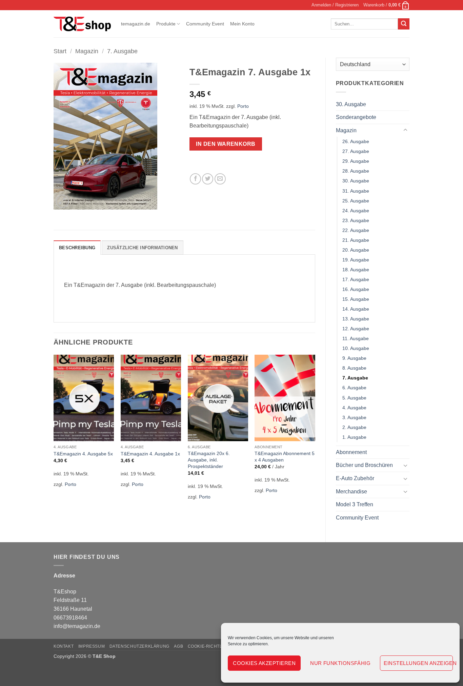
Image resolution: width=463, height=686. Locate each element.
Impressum (91, 646)
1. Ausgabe (354, 437)
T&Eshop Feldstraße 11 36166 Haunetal (73, 600)
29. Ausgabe (355, 161)
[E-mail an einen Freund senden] (220, 178)
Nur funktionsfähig (340, 663)
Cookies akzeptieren (264, 663)
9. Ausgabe (354, 358)
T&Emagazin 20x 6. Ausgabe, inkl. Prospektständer (209, 460)
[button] (335, 5)
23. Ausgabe (355, 220)
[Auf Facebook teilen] (195, 178)
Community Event (205, 23)
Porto (243, 106)
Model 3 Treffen (354, 504)
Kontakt (64, 646)
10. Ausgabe (355, 348)
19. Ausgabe (355, 259)
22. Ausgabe (355, 230)
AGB (178, 646)
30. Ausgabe (351, 104)
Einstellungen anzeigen (418, 663)
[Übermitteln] (403, 24)
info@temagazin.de (77, 626)
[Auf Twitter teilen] (207, 178)
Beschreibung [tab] (77, 247)
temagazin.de (135, 23)
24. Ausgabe (355, 210)
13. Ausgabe (355, 318)
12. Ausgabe (355, 328)
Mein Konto (242, 23)
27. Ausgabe (355, 151)
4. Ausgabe (354, 407)
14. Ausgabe (355, 309)
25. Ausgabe (355, 200)
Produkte (166, 23)
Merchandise (351, 491)
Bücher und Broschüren (364, 465)
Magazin (86, 51)
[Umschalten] (405, 130)
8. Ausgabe (354, 368)
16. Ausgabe (355, 289)
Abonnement (351, 452)
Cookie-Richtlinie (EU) (214, 646)
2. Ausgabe (354, 427)
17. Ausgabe (355, 279)
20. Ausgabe (355, 250)
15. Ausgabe (355, 299)
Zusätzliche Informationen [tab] (142, 247)
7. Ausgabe (122, 51)
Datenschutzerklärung (139, 646)
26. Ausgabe (355, 141)
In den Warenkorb (225, 144)
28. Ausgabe (355, 171)
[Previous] (54, 431)
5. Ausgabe (354, 397)
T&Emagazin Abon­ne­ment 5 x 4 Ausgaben (285, 457)
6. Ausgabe (354, 387)
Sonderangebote (356, 117)
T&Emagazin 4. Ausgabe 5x (83, 453)
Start (60, 51)
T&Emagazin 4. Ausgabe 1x (150, 453)
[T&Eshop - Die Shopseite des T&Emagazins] (82, 24)
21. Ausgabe (355, 240)
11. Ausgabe (355, 338)
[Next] (315, 431)
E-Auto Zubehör (355, 478)
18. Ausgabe (355, 269)
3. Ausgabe (354, 417)
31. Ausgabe (355, 191)
